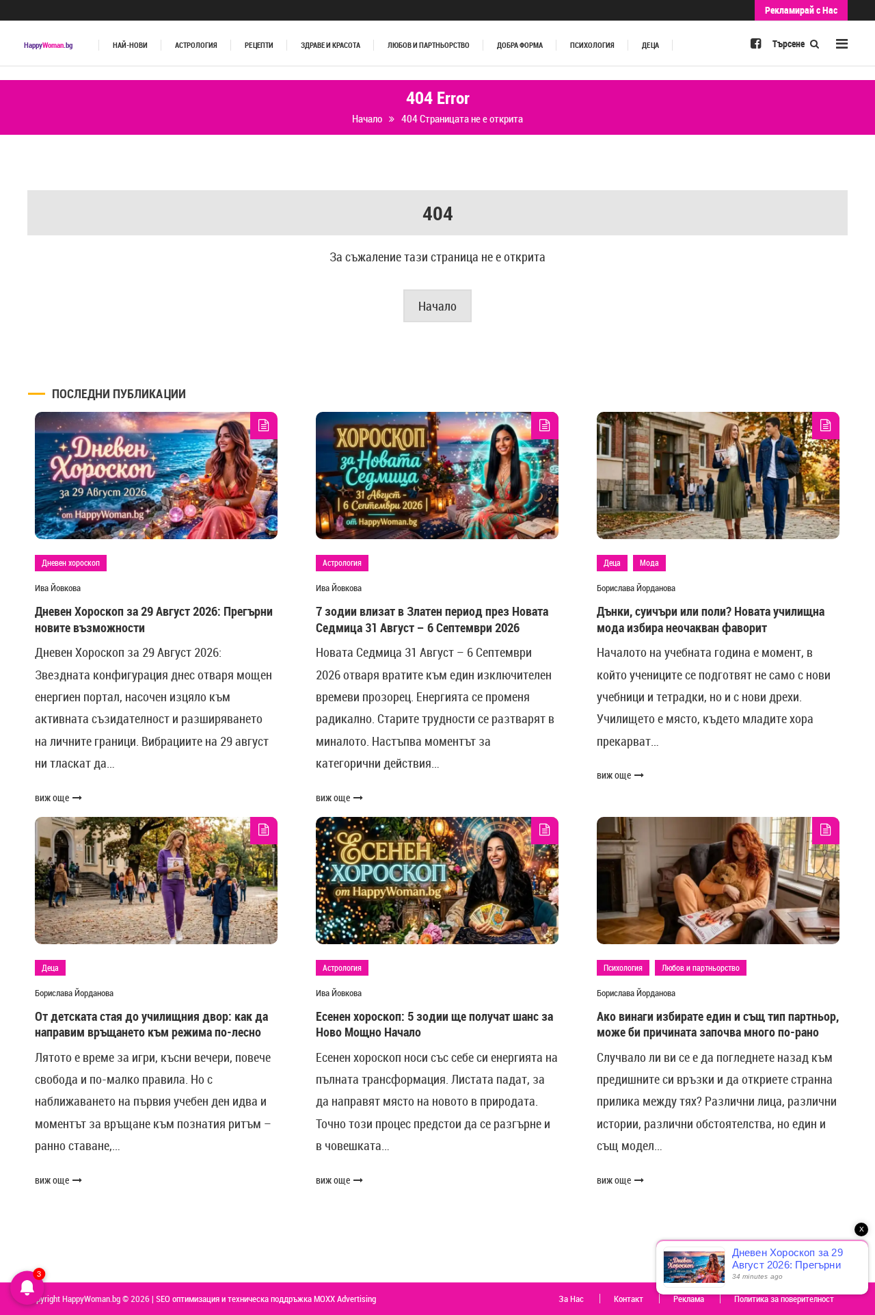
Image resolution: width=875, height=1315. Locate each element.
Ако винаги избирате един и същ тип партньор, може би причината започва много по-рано (718, 1024)
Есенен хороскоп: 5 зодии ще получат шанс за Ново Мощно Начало (434, 1024)
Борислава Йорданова (636, 588)
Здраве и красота (330, 45)
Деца (650, 45)
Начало (437, 306)
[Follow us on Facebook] (756, 43)
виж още (52, 797)
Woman (48, 45)
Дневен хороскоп (71, 562)
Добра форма (520, 45)
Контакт (628, 1298)
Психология (592, 45)
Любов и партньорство (429, 45)
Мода (649, 562)
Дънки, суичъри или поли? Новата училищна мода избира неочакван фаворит (710, 619)
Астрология (196, 45)
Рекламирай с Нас (801, 9)
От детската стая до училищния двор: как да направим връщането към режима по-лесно (151, 1024)
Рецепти (259, 45)
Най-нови (130, 45)
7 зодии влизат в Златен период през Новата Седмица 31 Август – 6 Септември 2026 (432, 619)
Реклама (688, 1298)
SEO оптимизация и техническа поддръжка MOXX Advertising (266, 1298)
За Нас (571, 1298)
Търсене (789, 43)
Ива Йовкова (58, 588)
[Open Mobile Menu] (842, 43)
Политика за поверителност (784, 1298)
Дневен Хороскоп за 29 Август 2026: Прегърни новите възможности (154, 619)
